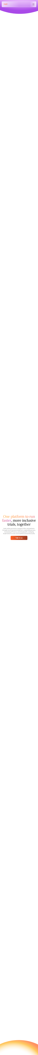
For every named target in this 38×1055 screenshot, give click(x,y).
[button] (33, 4)
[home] (6, 4)
